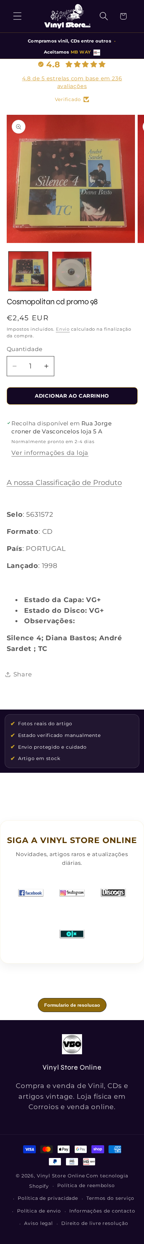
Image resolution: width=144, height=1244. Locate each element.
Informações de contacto (102, 1211)
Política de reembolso (86, 1185)
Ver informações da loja (49, 453)
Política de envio (39, 1211)
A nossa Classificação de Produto (64, 482)
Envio (63, 329)
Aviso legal (38, 1223)
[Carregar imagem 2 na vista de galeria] (71, 271)
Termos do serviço (110, 1198)
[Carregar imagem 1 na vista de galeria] (28, 271)
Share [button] (22, 674)
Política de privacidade (48, 1198)
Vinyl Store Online (61, 1176)
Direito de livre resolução (94, 1223)
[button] (17, 16)
